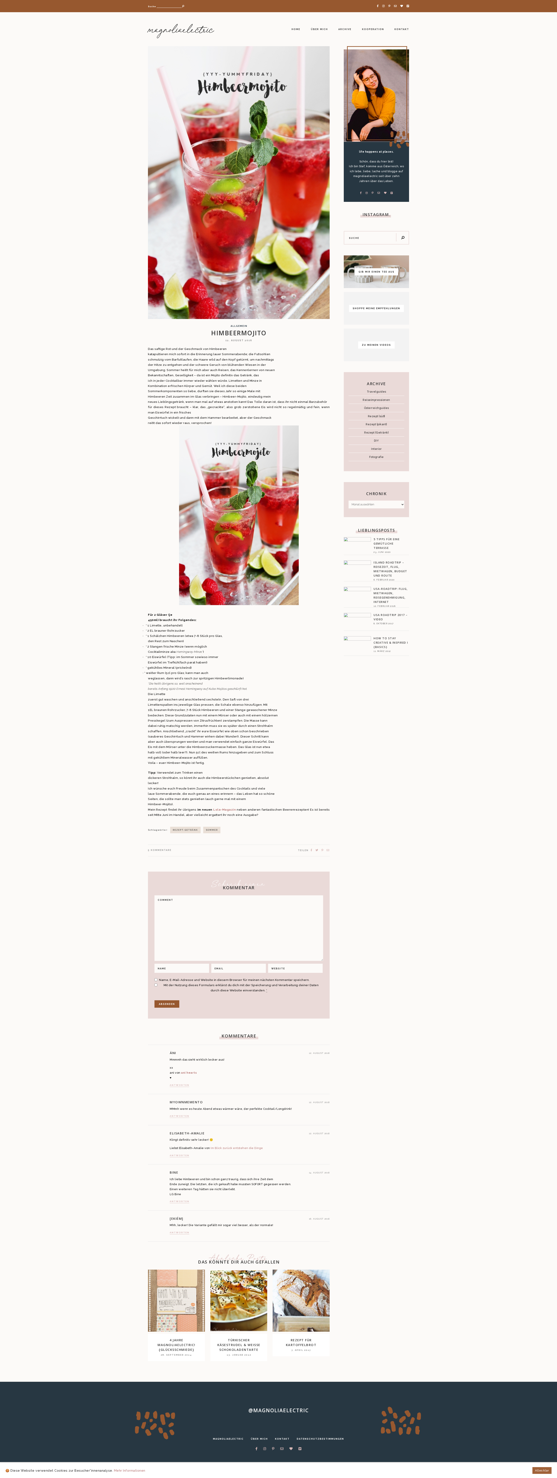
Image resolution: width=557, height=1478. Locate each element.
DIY (376, 440)
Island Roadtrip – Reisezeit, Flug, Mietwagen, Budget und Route (390, 569)
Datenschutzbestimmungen (320, 1439)
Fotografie (376, 457)
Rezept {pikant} (376, 424)
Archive (344, 29)
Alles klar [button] (542, 1470)
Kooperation (373, 29)
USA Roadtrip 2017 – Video (391, 617)
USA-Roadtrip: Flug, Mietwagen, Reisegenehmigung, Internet (391, 595)
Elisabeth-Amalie (187, 1133)
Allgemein (239, 326)
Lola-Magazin (224, 809)
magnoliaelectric (180, 30)
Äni (173, 1053)
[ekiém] (176, 1218)
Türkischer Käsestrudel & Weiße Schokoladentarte (238, 1345)
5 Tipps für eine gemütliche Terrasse (386, 543)
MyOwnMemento (186, 1102)
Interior (376, 448)
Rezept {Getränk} (376, 432)
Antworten (179, 1085)
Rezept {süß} (376, 416)
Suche (152, 6)
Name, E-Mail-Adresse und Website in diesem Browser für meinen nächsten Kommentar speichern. (234, 980)
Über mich (319, 29)
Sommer (212, 830)
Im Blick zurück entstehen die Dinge (237, 1148)
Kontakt (401, 29)
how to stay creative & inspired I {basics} (391, 642)
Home (296, 29)
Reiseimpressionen (376, 400)
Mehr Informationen (129, 1470)
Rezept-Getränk (185, 830)
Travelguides (376, 391)
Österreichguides (376, 408)
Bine (174, 1172)
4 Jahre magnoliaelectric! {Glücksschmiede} (176, 1345)
